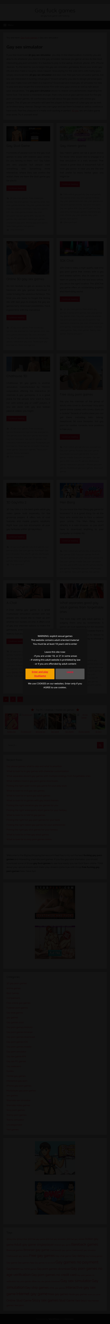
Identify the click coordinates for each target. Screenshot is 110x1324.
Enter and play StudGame (40, 673)
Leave (70, 671)
